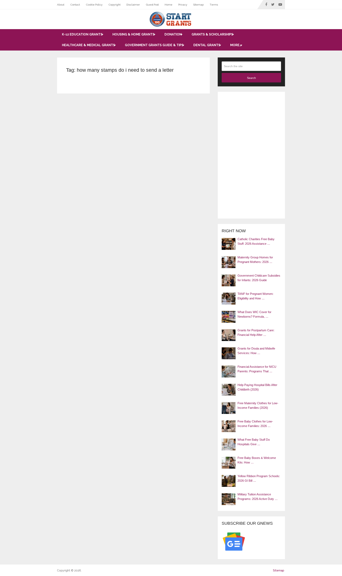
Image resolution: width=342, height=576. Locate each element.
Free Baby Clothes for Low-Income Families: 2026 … (255, 424)
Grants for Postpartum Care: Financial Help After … (256, 332)
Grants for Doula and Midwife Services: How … (256, 351)
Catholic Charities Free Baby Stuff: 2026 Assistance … (256, 241)
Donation (173, 34)
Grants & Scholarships (212, 34)
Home (168, 4)
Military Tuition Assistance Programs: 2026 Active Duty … (258, 497)
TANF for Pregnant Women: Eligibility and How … (255, 296)
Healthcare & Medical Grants (88, 45)
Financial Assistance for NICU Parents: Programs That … (257, 369)
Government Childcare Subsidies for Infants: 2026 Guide (259, 278)
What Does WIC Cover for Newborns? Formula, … (254, 314)
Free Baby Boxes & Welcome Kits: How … (257, 460)
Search (251, 77)
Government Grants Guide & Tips (154, 45)
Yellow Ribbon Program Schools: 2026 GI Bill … (259, 478)
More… (235, 45)
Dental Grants (206, 45)
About (60, 4)
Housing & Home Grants (133, 34)
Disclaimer (133, 4)
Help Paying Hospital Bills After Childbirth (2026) (257, 387)
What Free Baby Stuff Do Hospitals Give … (254, 442)
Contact (75, 4)
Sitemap (198, 4)
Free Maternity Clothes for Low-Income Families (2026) (258, 405)
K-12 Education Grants (82, 34)
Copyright (114, 4)
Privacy (182, 4)
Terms (214, 4)
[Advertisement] (251, 155)
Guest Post (152, 4)
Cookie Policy (94, 4)
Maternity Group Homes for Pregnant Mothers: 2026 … (255, 260)
